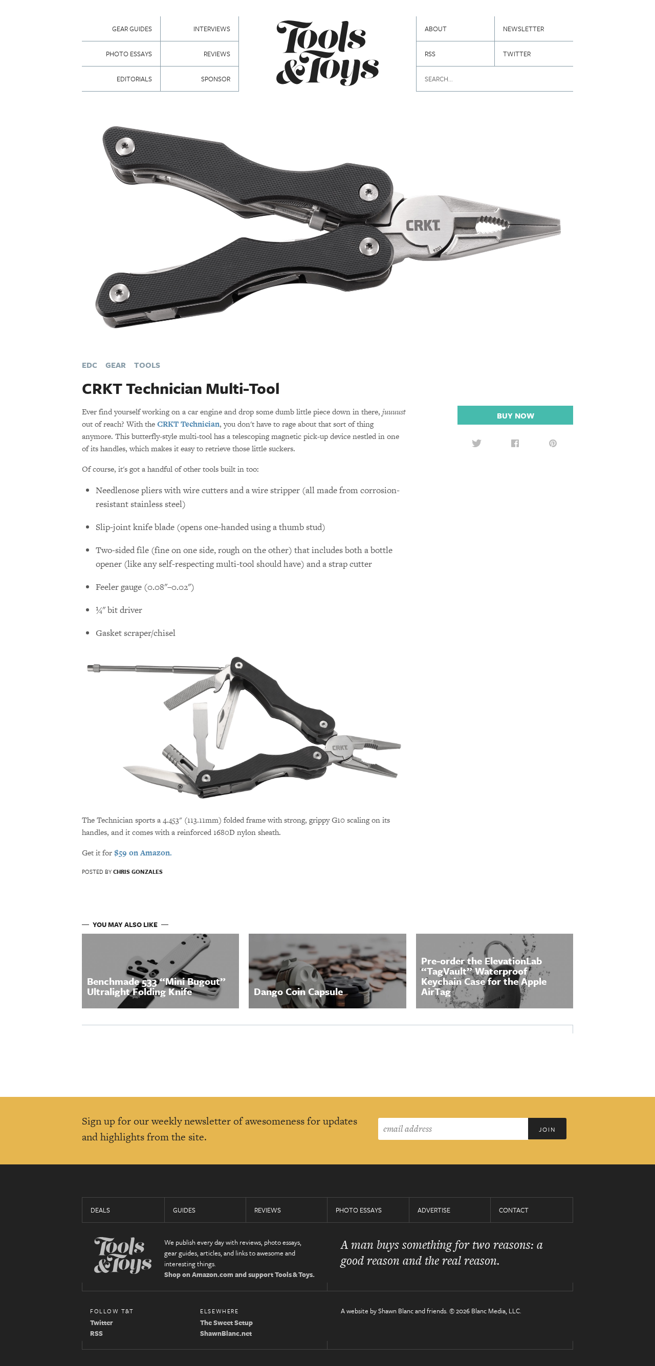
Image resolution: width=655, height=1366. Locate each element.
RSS (430, 54)
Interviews (211, 29)
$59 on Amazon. (143, 852)
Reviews (217, 54)
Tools (147, 364)
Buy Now (515, 415)
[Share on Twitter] (476, 443)
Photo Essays (129, 54)
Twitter (517, 54)
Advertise (434, 1210)
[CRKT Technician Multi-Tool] (327, 226)
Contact (514, 1210)
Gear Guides (132, 29)
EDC (89, 364)
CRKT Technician (188, 423)
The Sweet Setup (226, 1322)
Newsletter (523, 29)
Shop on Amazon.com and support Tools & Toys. (239, 1274)
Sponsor (215, 79)
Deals (100, 1210)
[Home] (327, 54)
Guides (184, 1210)
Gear (115, 364)
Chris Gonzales (138, 871)
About (436, 29)
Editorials (134, 79)
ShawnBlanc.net (226, 1333)
